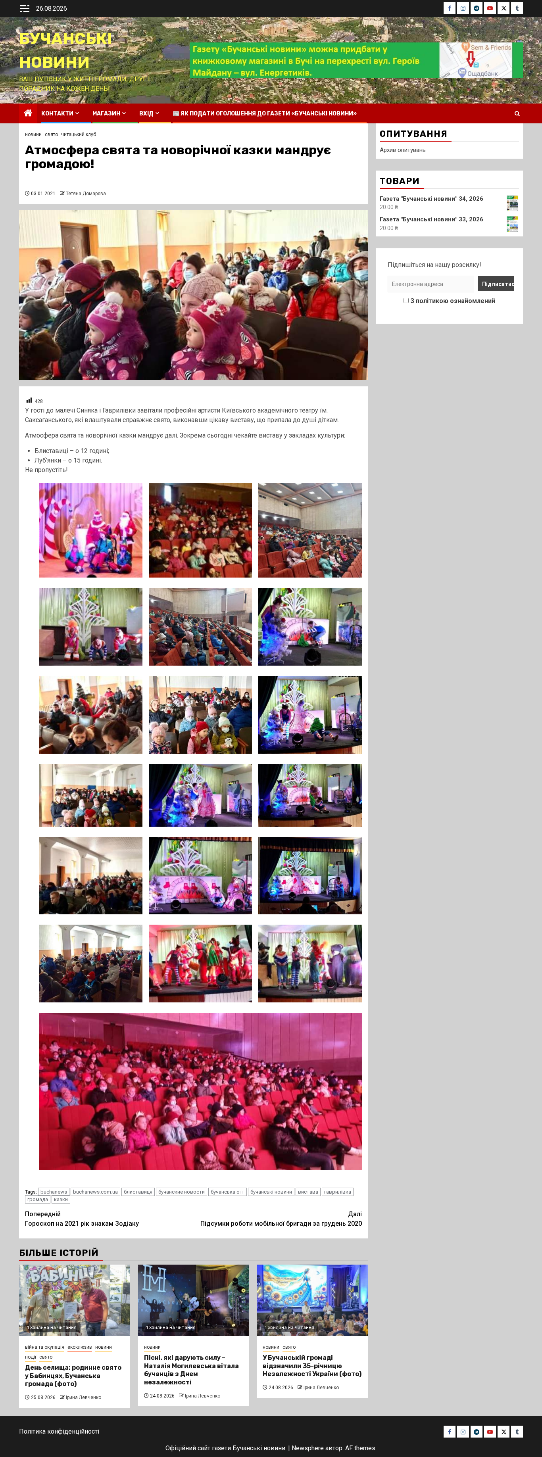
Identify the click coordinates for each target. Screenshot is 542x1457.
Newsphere (308, 1448)
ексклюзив (79, 1347)
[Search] (517, 113)
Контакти (57, 113)
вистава (308, 1192)
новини (33, 134)
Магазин (106, 113)
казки (61, 1199)
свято (51, 134)
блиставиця (138, 1192)
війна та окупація (44, 1347)
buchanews (53, 1192)
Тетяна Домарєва (86, 193)
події (30, 1357)
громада (37, 1199)
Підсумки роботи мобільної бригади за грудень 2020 (281, 1218)
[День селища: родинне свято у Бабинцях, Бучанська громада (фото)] (74, 1300)
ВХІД (146, 113)
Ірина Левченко (83, 1397)
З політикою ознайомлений (452, 301)
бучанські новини (271, 1192)
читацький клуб (78, 134)
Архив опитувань (403, 150)
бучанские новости (181, 1192)
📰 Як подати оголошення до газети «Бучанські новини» (265, 113)
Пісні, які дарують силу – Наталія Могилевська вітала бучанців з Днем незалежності (191, 1370)
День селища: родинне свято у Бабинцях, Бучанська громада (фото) (73, 1376)
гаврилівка (337, 1192)
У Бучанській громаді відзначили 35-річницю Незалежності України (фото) (312, 1366)
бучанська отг (227, 1192)
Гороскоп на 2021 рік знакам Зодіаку (82, 1218)
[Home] (28, 113)
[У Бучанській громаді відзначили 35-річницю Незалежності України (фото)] (312, 1300)
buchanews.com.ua (95, 1192)
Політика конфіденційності (59, 1431)
